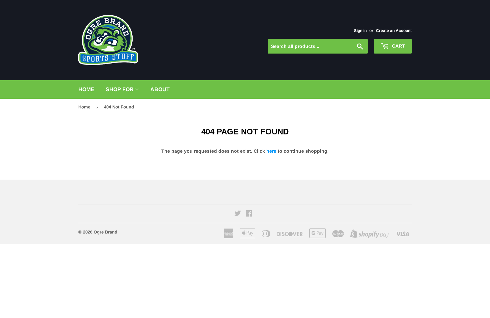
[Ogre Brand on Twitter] (237, 214)
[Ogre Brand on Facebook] (249, 214)
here (271, 151)
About (160, 89)
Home (86, 89)
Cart (398, 46)
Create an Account (394, 30)
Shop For (120, 89)
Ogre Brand (105, 232)
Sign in (360, 30)
